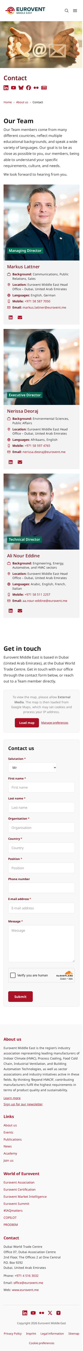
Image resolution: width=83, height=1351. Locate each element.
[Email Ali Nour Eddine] (19, 610)
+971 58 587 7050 (37, 301)
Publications (13, 1139)
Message (15, 921)
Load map (27, 723)
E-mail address (19, 899)
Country (15, 839)
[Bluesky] (21, 87)
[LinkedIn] (6, 87)
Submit (20, 996)
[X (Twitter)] (50, 1312)
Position (15, 859)
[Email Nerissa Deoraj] (19, 462)
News (8, 1146)
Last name (16, 798)
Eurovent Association (19, 1182)
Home (8, 102)
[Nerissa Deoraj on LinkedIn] (10, 462)
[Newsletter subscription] (44, 87)
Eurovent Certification (20, 1189)
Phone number (19, 879)
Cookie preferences (41, 1343)
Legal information (52, 1333)
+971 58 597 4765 (37, 445)
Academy (10, 1153)
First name (17, 778)
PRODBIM (11, 1225)
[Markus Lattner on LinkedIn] (10, 317)
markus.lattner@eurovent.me (44, 307)
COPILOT (10, 1217)
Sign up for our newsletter (23, 1104)
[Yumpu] (58, 1312)
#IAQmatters (13, 1210)
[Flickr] (36, 87)
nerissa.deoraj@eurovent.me (44, 452)
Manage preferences (54, 723)
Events (8, 1132)
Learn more (33, 1098)
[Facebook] (28, 87)
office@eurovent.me (28, 1283)
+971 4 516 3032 (27, 1275)
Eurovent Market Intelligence (25, 1196)
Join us (9, 1160)
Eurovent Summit (16, 1203)
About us (22, 102)
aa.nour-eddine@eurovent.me (45, 601)
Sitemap (73, 1333)
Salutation (17, 759)
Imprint (31, 1333)
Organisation (18, 818)
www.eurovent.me (25, 1290)
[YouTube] (13, 87)
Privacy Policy (13, 1333)
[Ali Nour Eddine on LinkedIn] (10, 610)
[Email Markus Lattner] (19, 317)
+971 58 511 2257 (37, 594)
